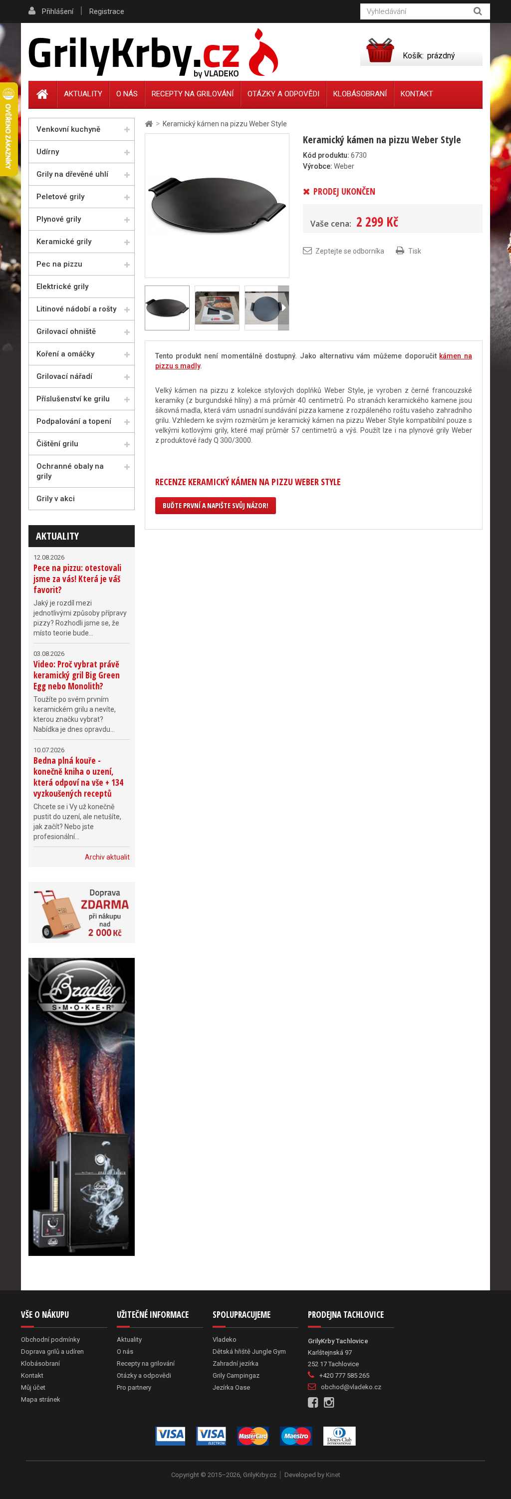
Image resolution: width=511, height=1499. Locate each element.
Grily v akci (55, 498)
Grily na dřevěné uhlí (72, 174)
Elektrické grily (62, 286)
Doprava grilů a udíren (52, 1351)
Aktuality (57, 536)
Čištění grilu (57, 443)
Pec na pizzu (59, 264)
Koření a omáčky (65, 353)
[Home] (42, 94)
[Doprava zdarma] (81, 912)
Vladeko (225, 1339)
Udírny (47, 151)
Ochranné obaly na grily (70, 471)
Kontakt (417, 93)
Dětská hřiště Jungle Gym (249, 1351)
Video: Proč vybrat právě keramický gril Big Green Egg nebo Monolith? (76, 675)
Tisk (414, 251)
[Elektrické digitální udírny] (81, 1107)
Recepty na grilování (193, 93)
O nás (127, 93)
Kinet (333, 1475)
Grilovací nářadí (64, 376)
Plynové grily (58, 219)
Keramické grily (63, 241)
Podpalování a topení (73, 421)
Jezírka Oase (231, 1387)
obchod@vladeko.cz (351, 1387)
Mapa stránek (40, 1399)
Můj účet (33, 1387)
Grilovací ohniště (66, 331)
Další (283, 308)
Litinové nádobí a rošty (76, 308)
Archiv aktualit (107, 857)
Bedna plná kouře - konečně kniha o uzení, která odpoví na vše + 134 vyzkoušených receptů (78, 777)
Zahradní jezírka (235, 1363)
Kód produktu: (326, 155)
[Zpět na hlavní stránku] (149, 124)
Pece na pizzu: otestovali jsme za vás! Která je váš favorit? (77, 579)
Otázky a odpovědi (283, 93)
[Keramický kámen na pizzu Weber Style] (217, 205)
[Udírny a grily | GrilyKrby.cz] (153, 53)
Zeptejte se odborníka (349, 251)
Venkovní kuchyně (68, 129)
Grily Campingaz (236, 1375)
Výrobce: (317, 166)
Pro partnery (134, 1387)
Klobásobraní (360, 93)
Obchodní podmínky (50, 1339)
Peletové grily (60, 196)
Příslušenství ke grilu (73, 398)
